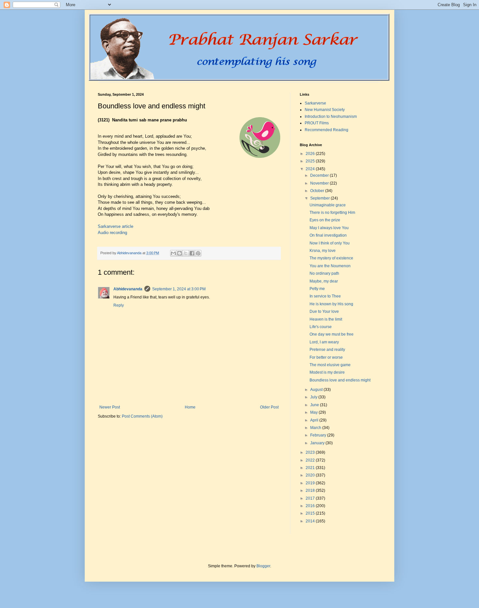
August (317, 389)
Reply (118, 305)
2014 (311, 521)
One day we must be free (332, 334)
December (320, 175)
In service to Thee (325, 296)
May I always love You (329, 228)
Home (190, 407)
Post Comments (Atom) (142, 416)
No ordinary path (324, 273)
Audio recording (112, 232)
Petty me (317, 288)
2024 (311, 169)
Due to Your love (324, 311)
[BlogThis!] (179, 253)
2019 (311, 483)
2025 (311, 161)
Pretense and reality (327, 349)
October (317, 190)
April (314, 420)
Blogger (263, 566)
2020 (311, 475)
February (318, 435)
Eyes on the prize (325, 220)
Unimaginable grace (328, 205)
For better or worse (326, 357)
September (320, 198)
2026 (311, 153)
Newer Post (109, 407)
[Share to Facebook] (192, 253)
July (314, 397)
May (314, 412)
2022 (311, 460)
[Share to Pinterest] (198, 253)
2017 (311, 498)
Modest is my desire (327, 372)
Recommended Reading (326, 130)
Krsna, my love (323, 250)
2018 (311, 490)
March (316, 427)
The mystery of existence (331, 258)
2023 (311, 452)
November (320, 183)
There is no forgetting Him (332, 212)
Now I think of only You (330, 243)
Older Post (269, 407)
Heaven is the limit (326, 319)
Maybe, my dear (324, 281)
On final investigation (328, 235)
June (315, 405)
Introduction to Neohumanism (331, 116)
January (318, 443)
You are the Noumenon (330, 266)
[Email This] (173, 253)
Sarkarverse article (115, 226)
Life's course (321, 327)
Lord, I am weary (324, 342)
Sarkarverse (315, 103)
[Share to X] (185, 253)
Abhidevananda (127, 289)
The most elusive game (330, 365)
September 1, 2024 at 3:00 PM (179, 289)
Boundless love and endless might (340, 380)
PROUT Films (317, 123)
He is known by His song (331, 304)
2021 (311, 467)
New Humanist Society (325, 109)
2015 (311, 513)
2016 (311, 506)
